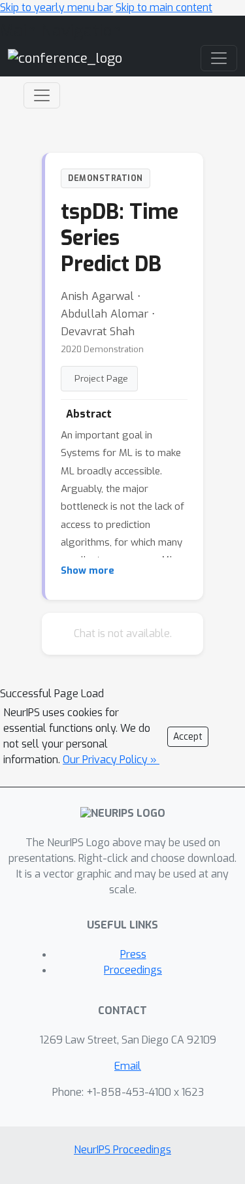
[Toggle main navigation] (219, 58)
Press (133, 954)
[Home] (65, 58)
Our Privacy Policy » (111, 759)
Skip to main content (164, 7)
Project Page (101, 378)
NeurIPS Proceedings (122, 1150)
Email (127, 1066)
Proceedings (133, 970)
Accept (188, 737)
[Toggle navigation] (42, 95)
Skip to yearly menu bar (56, 7)
